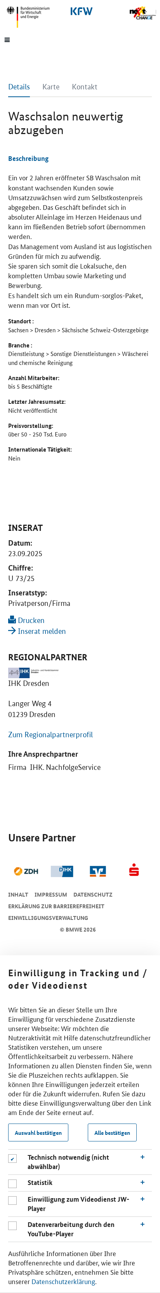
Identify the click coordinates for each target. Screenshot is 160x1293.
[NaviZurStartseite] (142, 13)
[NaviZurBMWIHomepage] (31, 17)
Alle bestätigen (112, 1132)
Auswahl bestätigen (38, 1132)
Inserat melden (41, 631)
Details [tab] (19, 86)
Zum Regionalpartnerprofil (50, 734)
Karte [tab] (50, 86)
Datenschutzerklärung (63, 1281)
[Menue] (7, 39)
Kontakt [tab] (84, 86)
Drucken (30, 620)
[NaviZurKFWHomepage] (80, 11)
